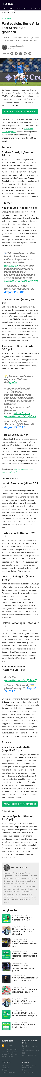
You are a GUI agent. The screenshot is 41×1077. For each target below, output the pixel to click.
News (11, 8)
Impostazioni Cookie (29, 1065)
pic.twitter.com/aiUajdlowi (20, 416)
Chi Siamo (5, 1068)
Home (4, 8)
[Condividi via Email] (29, 53)
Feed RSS (8, 1045)
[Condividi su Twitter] (11, 53)
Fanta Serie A (22, 8)
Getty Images (12, 1054)
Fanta (13, 13)
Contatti (4, 1065)
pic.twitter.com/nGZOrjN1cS (21, 281)
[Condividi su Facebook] (16, 53)
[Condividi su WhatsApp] (20, 53)
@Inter (13, 382)
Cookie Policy (26, 1068)
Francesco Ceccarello (16, 46)
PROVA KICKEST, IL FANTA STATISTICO (20, 112)
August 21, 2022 (14, 427)
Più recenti (5, 13)
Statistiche (35, 8)
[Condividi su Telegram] (25, 53)
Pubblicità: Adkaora (8, 1072)
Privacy (24, 1070)
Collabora (5, 1070)
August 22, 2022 (14, 292)
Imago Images (8, 1056)
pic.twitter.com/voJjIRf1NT (20, 680)
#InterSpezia (22, 413)
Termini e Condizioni (29, 1072)
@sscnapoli (11, 265)
